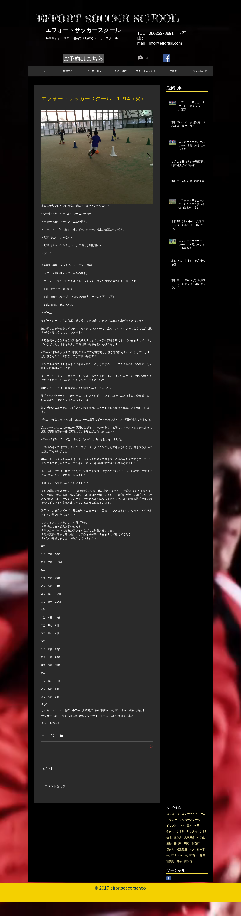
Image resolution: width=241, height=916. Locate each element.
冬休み (170, 831)
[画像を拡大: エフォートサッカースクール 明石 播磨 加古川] (97, 157)
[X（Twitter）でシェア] (52, 735)
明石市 (196, 843)
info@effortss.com (165, 43)
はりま (122, 715)
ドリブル (171, 825)
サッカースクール (51, 710)
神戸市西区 (101, 710)
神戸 (192, 849)
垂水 (130, 715)
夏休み (178, 837)
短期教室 (182, 849)
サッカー (46, 715)
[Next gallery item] (148, 156)
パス (182, 825)
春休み (170, 849)
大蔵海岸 (87, 710)
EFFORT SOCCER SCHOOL (108, 18)
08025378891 (161, 33)
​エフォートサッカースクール (83, 30)
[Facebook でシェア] (43, 735)
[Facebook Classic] (168, 878)
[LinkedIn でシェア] (61, 735)
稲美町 (170, 861)
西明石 (188, 861)
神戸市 (201, 849)
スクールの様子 (50, 723)
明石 (67, 710)
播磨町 (178, 843)
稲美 (64, 715)
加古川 (140, 710)
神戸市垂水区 (118, 710)
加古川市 (192, 831)
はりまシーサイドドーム (93, 715)
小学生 (76, 710)
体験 (113, 715)
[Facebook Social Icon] (166, 58)
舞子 (56, 715)
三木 (189, 825)
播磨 (131, 710)
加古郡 (73, 715)
